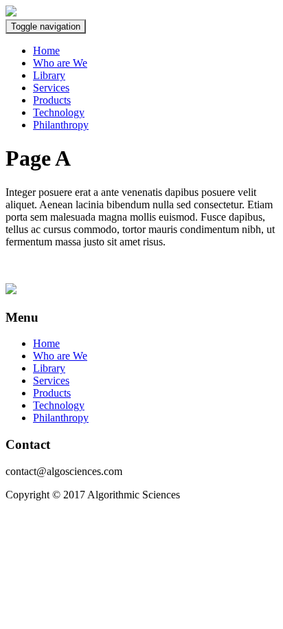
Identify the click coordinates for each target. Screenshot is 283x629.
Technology (58, 112)
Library (49, 75)
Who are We (60, 63)
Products (52, 100)
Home (46, 50)
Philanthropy (61, 125)
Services (51, 87)
